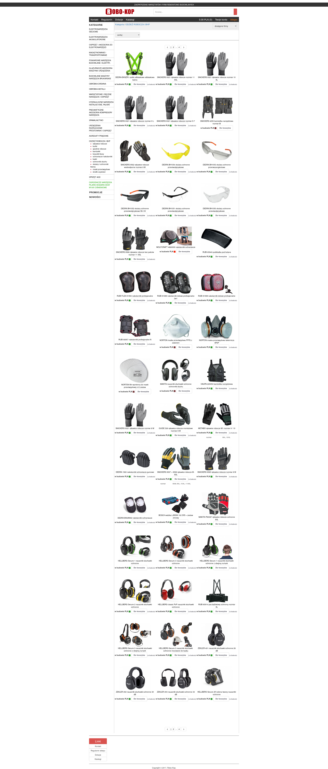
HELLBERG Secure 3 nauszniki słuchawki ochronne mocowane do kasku (176, 649)
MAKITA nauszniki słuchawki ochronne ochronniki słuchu (175, 385)
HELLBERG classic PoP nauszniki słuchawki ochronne (176, 605)
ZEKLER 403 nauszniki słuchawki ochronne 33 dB (176, 693)
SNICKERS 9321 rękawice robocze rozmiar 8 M (135, 428)
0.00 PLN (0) (205, 19)
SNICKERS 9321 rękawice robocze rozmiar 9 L (135, 121)
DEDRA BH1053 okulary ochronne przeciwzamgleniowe (217, 165)
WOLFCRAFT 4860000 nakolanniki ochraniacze (175, 247)
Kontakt (94, 19)
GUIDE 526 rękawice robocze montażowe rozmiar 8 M (176, 429)
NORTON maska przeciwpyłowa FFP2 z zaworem (176, 341)
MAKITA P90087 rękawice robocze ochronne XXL (217, 518)
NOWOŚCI (94, 197)
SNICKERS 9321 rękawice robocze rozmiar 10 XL (216, 78)
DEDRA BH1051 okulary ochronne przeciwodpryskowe (176, 209)
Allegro (233, 19)
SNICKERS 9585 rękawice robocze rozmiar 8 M (216, 472)
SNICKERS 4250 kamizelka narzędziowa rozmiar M (216, 122)
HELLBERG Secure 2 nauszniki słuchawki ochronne (135, 605)
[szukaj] (235, 12)
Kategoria (119, 24)
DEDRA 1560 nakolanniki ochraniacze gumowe (135, 472)
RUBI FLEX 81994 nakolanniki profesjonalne (135, 296)
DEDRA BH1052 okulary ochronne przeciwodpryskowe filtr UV (135, 209)
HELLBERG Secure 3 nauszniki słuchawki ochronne (176, 562)
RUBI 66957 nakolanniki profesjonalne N (135, 339)
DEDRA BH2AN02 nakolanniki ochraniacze (135, 518)
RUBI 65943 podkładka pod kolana (217, 252)
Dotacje (119, 19)
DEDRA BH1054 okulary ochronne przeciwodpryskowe (176, 165)
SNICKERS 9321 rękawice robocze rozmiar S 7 (176, 121)
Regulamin (106, 19)
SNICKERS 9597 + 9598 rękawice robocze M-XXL (175, 473)
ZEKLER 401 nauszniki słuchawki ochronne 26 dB (217, 649)
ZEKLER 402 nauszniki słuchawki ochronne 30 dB (135, 693)
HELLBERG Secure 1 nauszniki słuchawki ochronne (135, 562)
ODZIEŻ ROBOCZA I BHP (138, 24)
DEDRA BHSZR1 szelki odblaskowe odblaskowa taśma (134, 78)
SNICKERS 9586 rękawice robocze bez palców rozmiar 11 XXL (135, 253)
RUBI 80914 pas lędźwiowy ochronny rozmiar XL (216, 605)
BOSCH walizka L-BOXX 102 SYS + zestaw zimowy (176, 516)
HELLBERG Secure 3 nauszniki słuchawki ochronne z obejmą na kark (135, 649)
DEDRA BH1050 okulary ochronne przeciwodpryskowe (217, 209)
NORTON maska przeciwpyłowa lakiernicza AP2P (216, 341)
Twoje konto (221, 19)
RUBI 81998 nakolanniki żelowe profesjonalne (216, 296)
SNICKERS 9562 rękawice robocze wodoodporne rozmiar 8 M (135, 165)
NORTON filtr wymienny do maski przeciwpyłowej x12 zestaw (134, 385)
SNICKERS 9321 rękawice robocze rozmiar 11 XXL (176, 78)
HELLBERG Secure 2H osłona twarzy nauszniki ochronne (216, 693)
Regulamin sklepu (98, 750)
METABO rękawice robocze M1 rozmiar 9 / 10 (216, 428)
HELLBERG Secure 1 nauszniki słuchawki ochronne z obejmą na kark (217, 562)
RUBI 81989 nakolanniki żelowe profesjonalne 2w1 (175, 297)
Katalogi (130, 19)
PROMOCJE (95, 192)
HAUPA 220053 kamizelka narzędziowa (217, 384)
